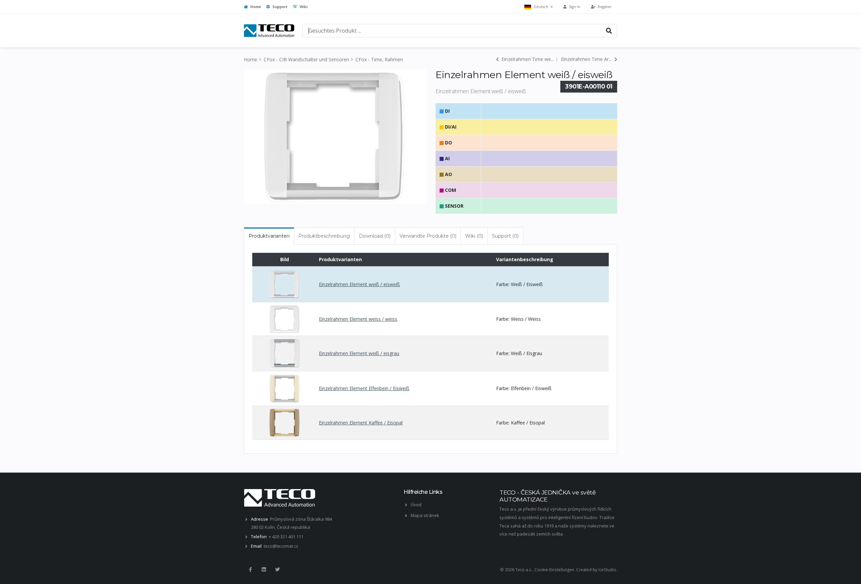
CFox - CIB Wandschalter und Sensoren (306, 59)
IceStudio (607, 569)
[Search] (609, 30)
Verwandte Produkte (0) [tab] (428, 236)
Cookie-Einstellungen (554, 569)
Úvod (416, 505)
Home (255, 6)
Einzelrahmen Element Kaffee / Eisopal (361, 422)
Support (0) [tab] (505, 236)
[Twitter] (277, 569)
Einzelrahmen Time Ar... (587, 59)
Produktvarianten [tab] (269, 236)
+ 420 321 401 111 (286, 537)
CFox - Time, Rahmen (379, 59)
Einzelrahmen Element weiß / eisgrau (359, 353)
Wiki (303, 6)
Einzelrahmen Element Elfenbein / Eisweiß (364, 388)
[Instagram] (263, 569)
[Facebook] (250, 569)
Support (279, 6)
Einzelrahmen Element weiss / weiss (358, 319)
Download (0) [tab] (374, 236)
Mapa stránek (425, 515)
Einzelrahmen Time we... (527, 59)
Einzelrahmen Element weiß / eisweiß (359, 284)
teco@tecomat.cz (281, 546)
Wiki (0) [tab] (474, 236)
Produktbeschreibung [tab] (324, 236)
